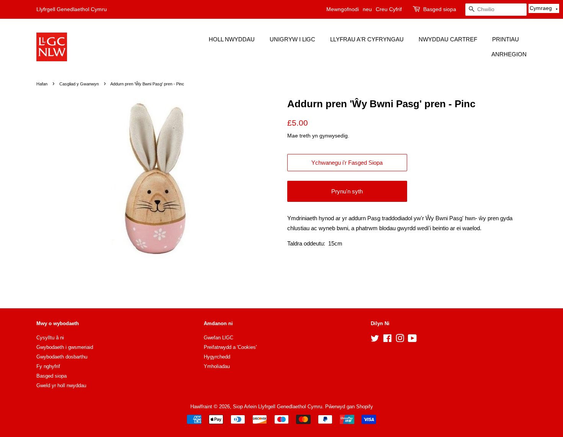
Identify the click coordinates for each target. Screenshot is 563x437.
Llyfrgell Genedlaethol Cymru (71, 9)
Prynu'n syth (347, 191)
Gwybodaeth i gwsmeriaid (64, 347)
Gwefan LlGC (218, 337)
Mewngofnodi (342, 9)
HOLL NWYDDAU (232, 39)
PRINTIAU (505, 39)
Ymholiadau (217, 366)
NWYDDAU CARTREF (448, 39)
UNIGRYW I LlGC (292, 39)
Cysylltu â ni (50, 337)
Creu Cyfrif (389, 9)
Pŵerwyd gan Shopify (349, 406)
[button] (544, 8)
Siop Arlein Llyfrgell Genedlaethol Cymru (277, 406)
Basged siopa (439, 9)
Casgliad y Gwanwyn (79, 84)
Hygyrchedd (217, 357)
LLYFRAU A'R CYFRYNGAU (367, 39)
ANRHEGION (509, 54)
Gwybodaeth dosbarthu (61, 357)
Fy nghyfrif (48, 366)
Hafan (41, 84)
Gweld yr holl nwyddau (61, 385)
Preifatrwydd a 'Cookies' (230, 347)
